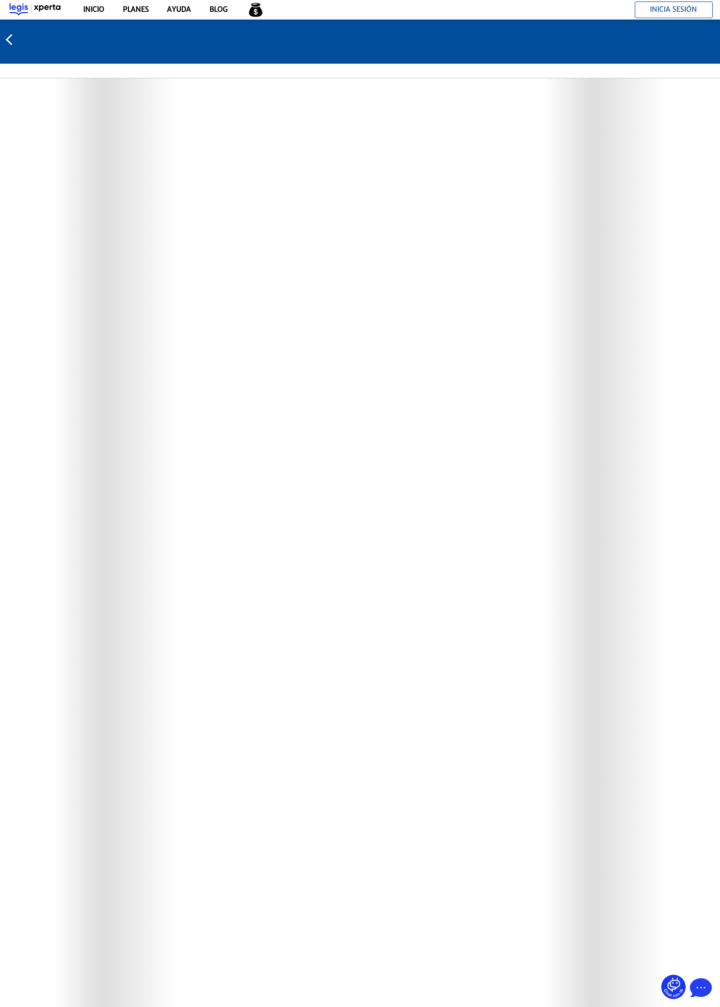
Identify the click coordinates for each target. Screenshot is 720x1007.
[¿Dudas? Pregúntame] (673, 987)
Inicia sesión (673, 9)
